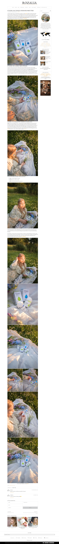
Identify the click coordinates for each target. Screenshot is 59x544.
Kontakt (26, 7)
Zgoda (43, 542)
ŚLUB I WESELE (34, 7)
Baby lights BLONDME (33, 527)
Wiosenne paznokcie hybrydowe (23, 528)
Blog (18, 7)
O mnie (16, 7)
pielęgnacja (11, 485)
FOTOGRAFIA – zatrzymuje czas (42, 7)
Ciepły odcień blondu (12, 527)
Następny (35, 511)
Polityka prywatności (29, 540)
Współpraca (22, 7)
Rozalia (29, 3)
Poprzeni (9, 511)
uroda (14, 485)
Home (13, 7)
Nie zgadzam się (47, 542)
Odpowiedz (12, 492)
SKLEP (30, 7)
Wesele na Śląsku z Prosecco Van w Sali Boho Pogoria (48, 52)
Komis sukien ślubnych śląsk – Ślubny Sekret (48, 57)
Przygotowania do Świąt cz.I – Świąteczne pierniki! (46, 74)
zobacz (12, 528)
